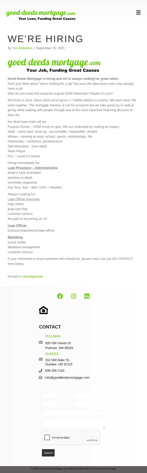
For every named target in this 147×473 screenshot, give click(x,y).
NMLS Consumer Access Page (100, 468)
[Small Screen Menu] (138, 12)
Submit (48, 452)
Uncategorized (32, 276)
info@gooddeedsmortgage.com (67, 377)
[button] (60, 296)
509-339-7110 (54, 370)
